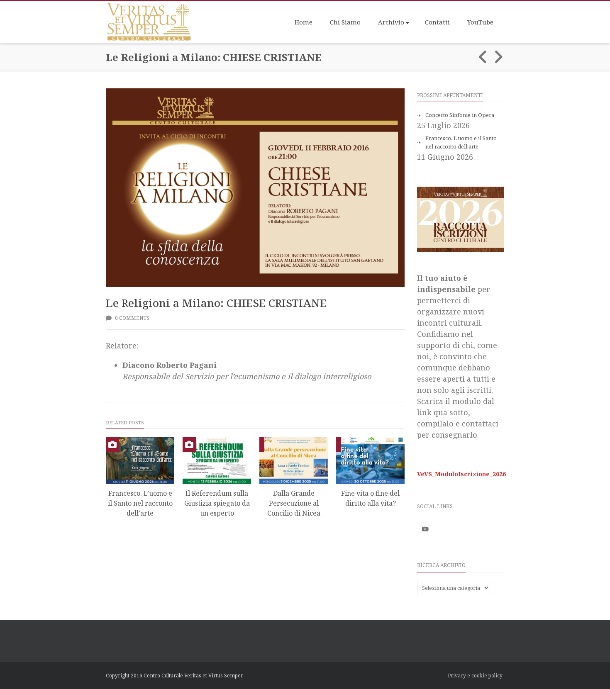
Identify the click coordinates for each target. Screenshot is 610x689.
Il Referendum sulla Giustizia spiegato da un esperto (217, 503)
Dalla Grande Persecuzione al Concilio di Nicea (293, 503)
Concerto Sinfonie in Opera (459, 115)
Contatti (437, 22)
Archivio (391, 22)
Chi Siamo (345, 22)
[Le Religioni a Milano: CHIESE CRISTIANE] (255, 187)
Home (303, 22)
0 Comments (131, 317)
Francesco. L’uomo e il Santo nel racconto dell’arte (140, 503)
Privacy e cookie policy (475, 675)
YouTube (480, 22)
